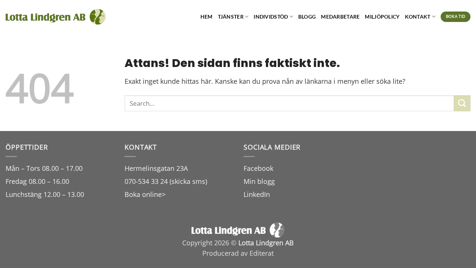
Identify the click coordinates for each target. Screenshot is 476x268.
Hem (206, 16)
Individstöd (271, 16)
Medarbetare (340, 16)
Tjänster (231, 16)
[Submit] (462, 103)
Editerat (262, 253)
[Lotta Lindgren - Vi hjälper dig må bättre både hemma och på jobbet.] (56, 17)
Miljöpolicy (382, 16)
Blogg (307, 16)
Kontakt (418, 16)
